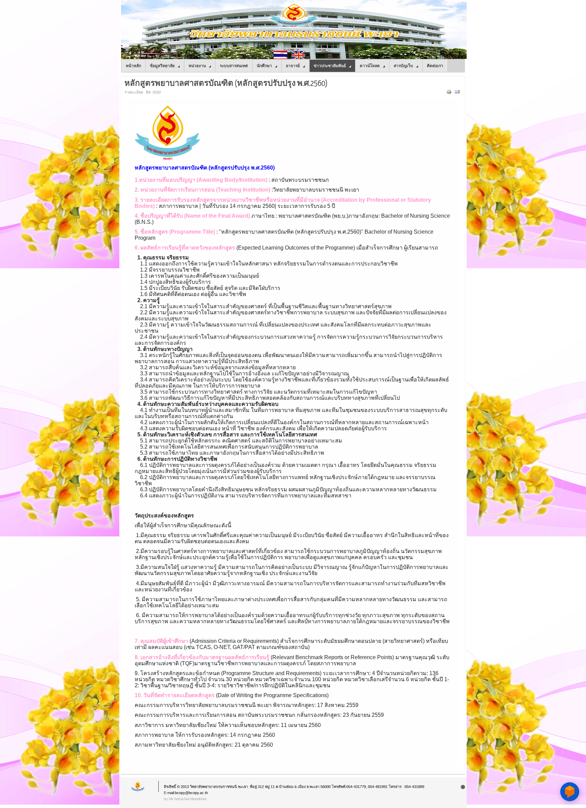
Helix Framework (138, 786)
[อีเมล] (458, 93)
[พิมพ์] (449, 93)
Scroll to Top (463, 787)
